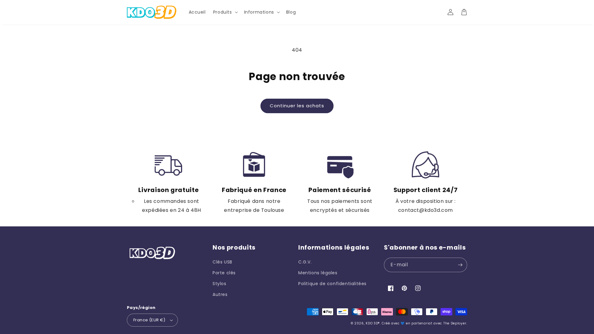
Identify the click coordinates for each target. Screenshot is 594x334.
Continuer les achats (297, 105)
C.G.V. (305, 262)
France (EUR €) (149, 320)
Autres (220, 294)
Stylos (219, 283)
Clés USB (222, 262)
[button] (224, 12)
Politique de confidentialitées (332, 283)
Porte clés (224, 273)
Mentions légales (318, 273)
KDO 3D (372, 323)
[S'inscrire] (460, 265)
